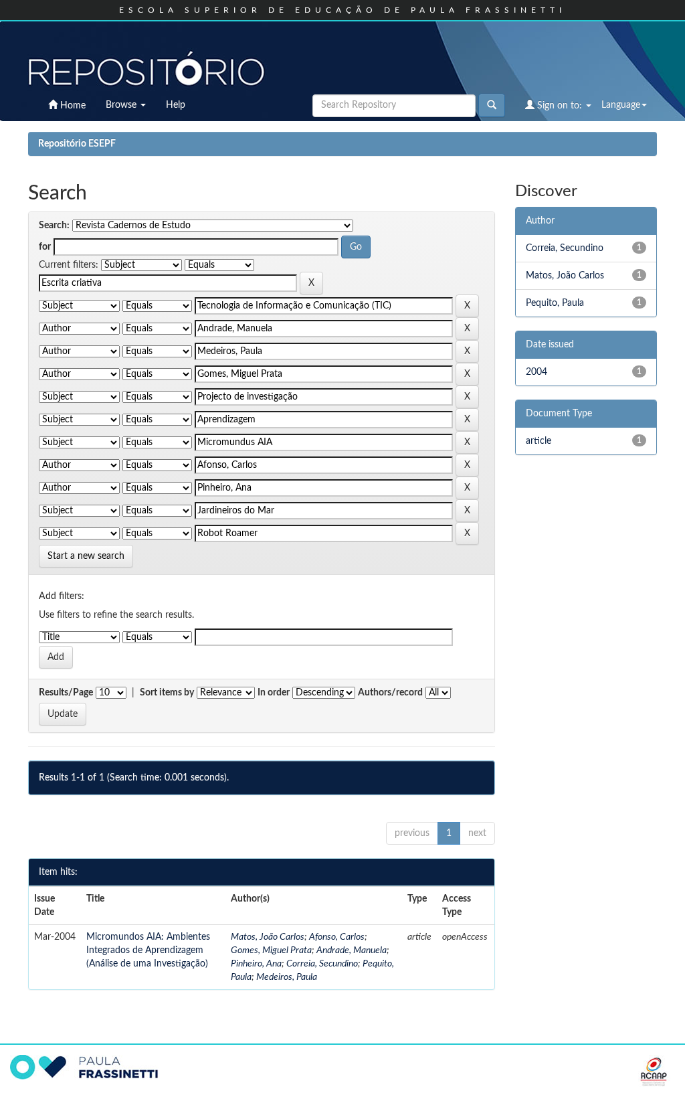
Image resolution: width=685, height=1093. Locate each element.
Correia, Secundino (322, 964)
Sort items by (167, 692)
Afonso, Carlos (337, 937)
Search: (54, 225)
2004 (536, 372)
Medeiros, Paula (286, 977)
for (45, 247)
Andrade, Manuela (351, 950)
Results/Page (66, 692)
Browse (122, 105)
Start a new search (85, 556)
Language (620, 105)
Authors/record (390, 692)
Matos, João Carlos (267, 937)
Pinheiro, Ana (256, 964)
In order (274, 692)
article (538, 441)
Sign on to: (559, 105)
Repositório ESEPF (77, 144)
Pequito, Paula (555, 303)
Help (175, 105)
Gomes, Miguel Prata (271, 950)
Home (72, 105)
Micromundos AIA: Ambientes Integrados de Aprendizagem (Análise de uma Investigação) (148, 950)
